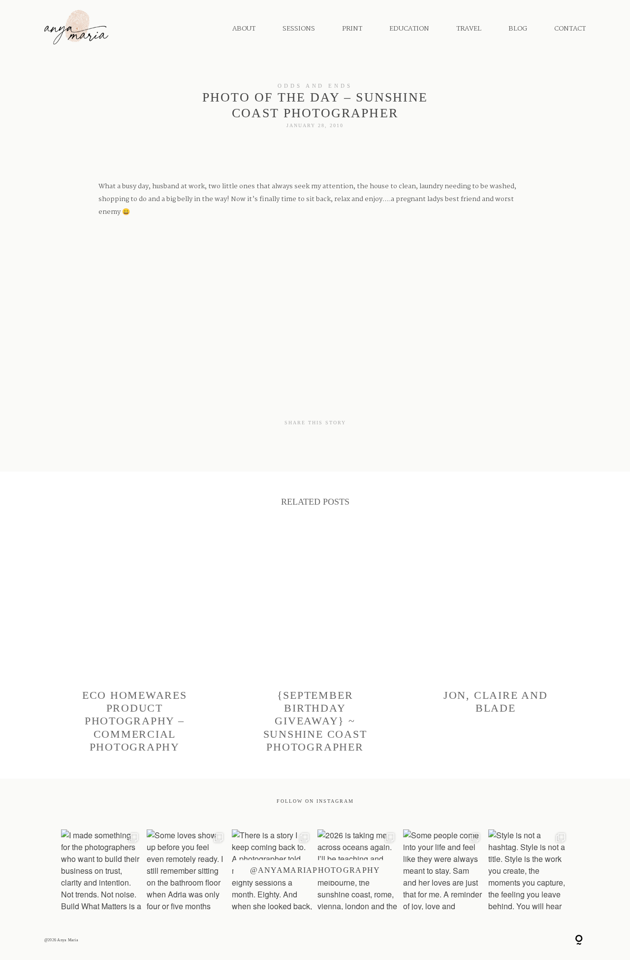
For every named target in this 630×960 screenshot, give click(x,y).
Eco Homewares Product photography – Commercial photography (134, 643)
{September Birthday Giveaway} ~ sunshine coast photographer (315, 643)
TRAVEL (468, 28)
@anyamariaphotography (315, 870)
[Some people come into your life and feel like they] (443, 869)
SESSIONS (299, 28)
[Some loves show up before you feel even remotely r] (187, 869)
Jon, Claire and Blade (495, 643)
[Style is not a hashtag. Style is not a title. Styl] (528, 869)
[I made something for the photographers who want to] (101, 869)
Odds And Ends (315, 86)
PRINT (352, 28)
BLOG (517, 28)
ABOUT (243, 28)
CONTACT (570, 28)
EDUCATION (409, 28)
